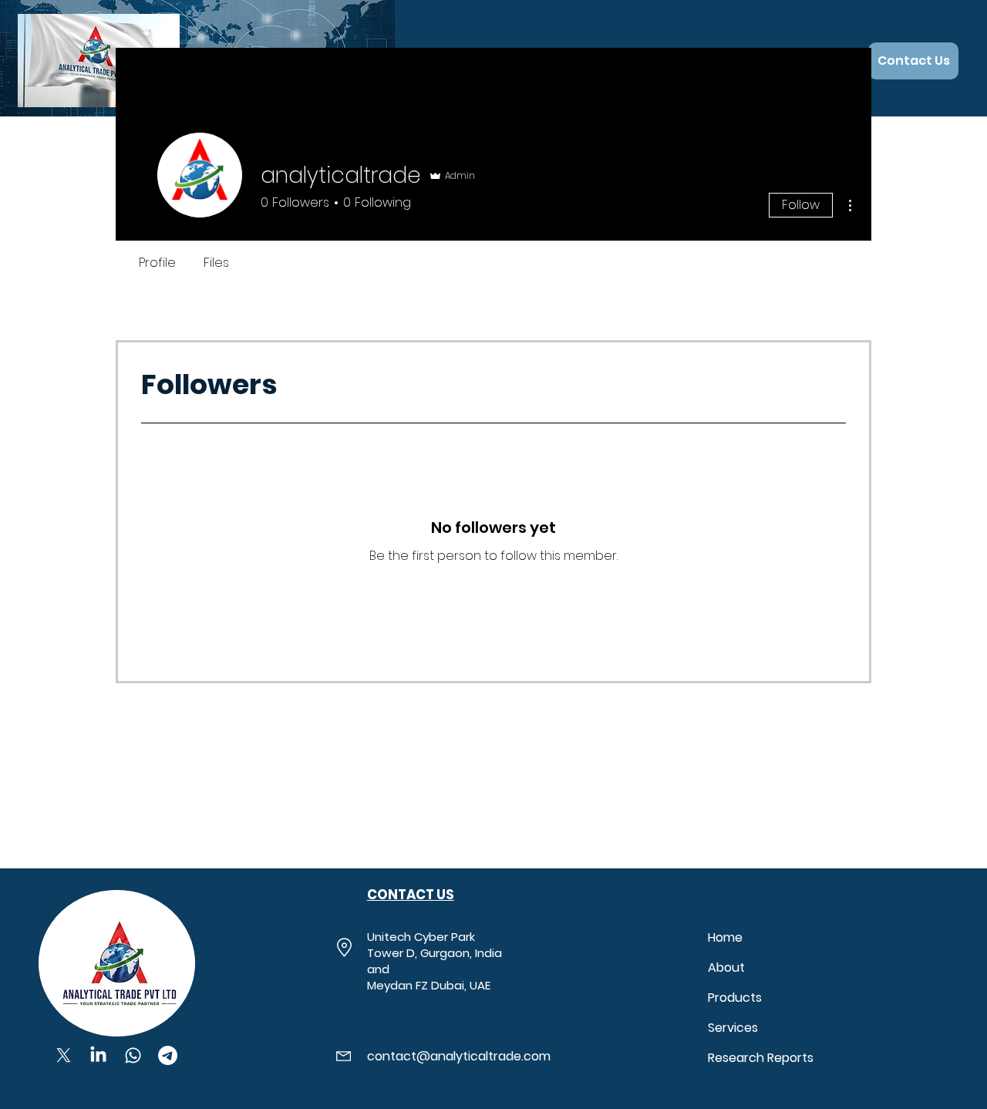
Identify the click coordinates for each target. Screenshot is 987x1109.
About (726, 967)
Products (735, 997)
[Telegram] (167, 1055)
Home (725, 937)
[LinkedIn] (98, 1055)
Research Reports (761, 1058)
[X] (63, 1055)
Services (733, 1028)
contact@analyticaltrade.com (459, 1056)
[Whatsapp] (133, 1055)
